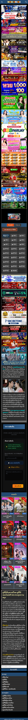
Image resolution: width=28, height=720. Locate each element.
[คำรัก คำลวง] (20, 506)
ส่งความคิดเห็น (18, 486)
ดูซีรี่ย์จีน (5, 679)
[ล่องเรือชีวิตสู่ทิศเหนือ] (7, 506)
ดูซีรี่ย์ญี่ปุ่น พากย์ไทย (8, 703)
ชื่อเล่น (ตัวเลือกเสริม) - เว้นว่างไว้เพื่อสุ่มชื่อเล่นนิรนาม (14, 454)
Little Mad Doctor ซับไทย (10, 229)
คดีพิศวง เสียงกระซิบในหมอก (7, 562)
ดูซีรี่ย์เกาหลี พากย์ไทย (8, 707)
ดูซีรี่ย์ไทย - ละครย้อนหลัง (9, 689)
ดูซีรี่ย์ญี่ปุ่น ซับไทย (7, 700)
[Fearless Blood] (7, 529)
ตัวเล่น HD (18, 225)
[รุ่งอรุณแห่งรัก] (7, 574)
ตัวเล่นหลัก (10, 225)
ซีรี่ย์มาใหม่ (5, 677)
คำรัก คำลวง (20, 516)
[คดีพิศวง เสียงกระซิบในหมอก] (7, 551)
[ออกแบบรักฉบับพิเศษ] (20, 574)
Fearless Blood (7, 539)
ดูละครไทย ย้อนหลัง (8, 710)
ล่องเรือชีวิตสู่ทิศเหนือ (7, 516)
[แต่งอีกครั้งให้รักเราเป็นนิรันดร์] (20, 551)
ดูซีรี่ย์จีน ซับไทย (7, 696)
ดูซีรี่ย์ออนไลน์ (17, 649)
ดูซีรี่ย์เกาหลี (6, 686)
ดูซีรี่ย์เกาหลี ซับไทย (8, 705)
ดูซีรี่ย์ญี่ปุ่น (5, 682)
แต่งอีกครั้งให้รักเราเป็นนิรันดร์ (20, 562)
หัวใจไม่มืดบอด (20, 539)
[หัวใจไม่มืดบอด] (20, 529)
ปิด (20, 214)
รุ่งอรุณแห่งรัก (7, 584)
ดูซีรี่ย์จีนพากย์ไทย (20, 625)
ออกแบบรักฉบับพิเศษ (20, 585)
